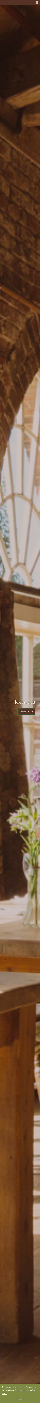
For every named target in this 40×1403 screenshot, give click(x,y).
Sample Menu (27, 711)
